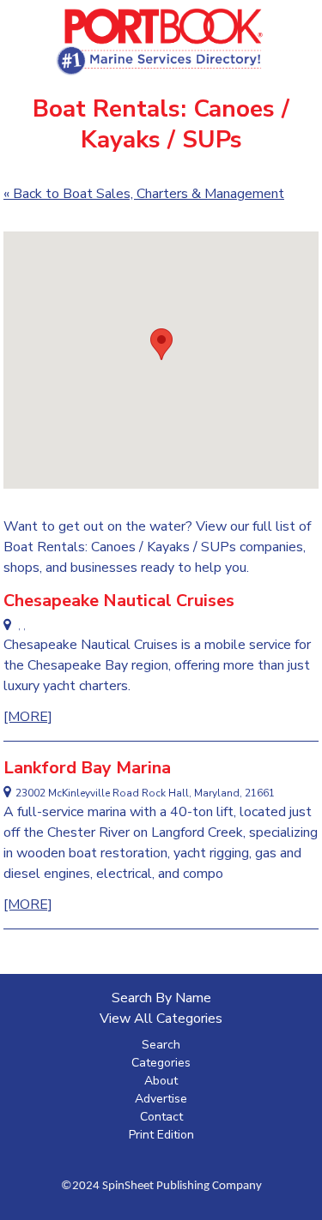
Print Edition (161, 1135)
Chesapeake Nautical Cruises (118, 600)
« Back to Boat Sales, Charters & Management (143, 193)
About (161, 1081)
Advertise (161, 1099)
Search (161, 1045)
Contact (161, 1117)
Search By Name (161, 998)
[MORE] (27, 716)
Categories (161, 1063)
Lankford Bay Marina (87, 767)
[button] (161, 344)
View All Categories (161, 1018)
